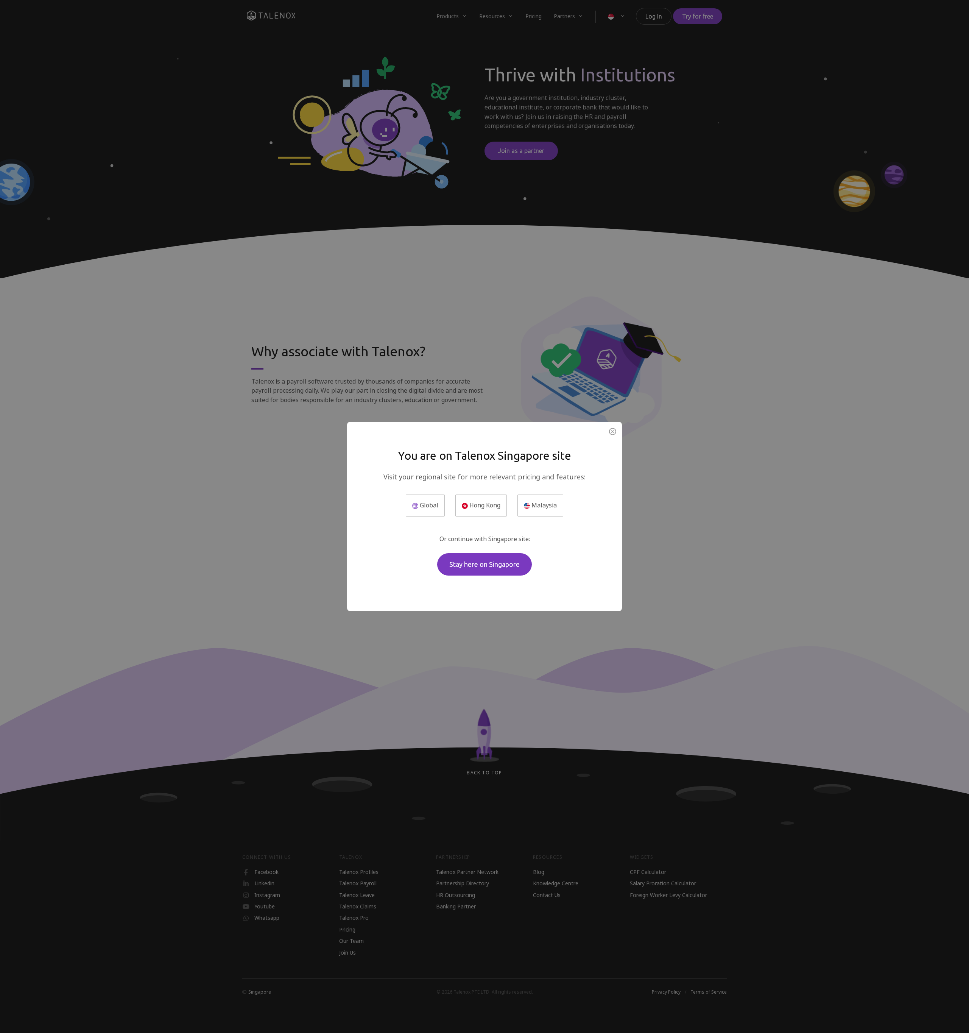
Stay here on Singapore (484, 564)
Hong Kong (484, 505)
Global (428, 505)
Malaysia (543, 505)
